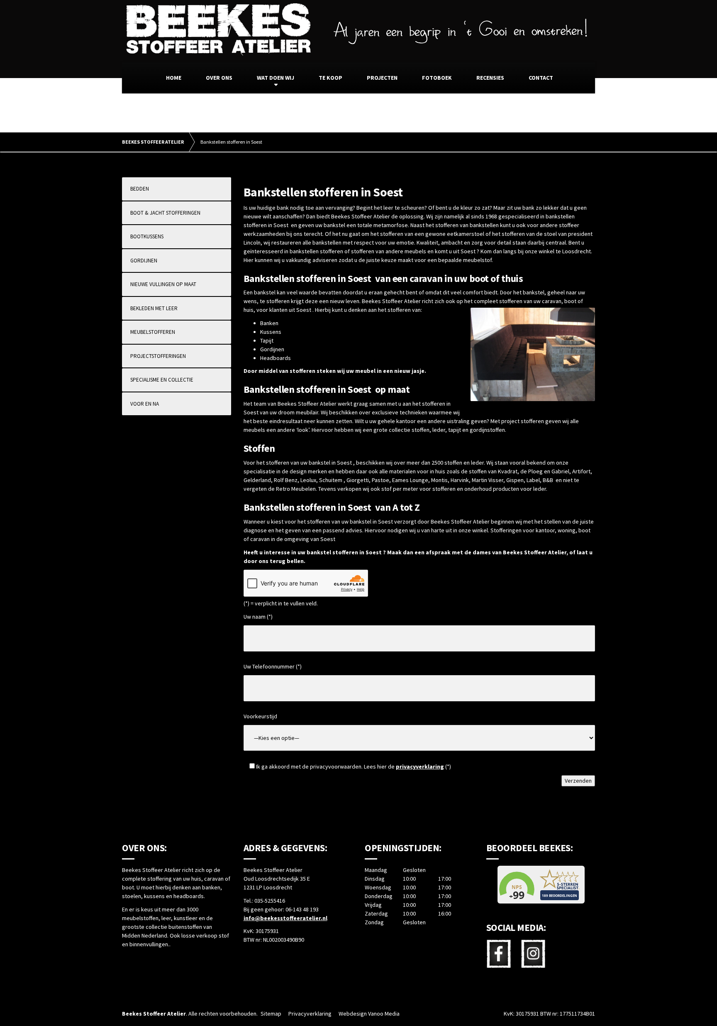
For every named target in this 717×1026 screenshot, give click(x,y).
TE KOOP (330, 77)
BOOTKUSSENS (146, 236)
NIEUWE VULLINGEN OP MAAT (163, 284)
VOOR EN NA (144, 403)
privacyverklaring (420, 766)
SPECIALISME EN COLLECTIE (161, 379)
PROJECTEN (382, 77)
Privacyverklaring (310, 1013)
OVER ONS (219, 77)
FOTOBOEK (437, 77)
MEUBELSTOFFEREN (152, 331)
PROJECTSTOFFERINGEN (158, 356)
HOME (173, 77)
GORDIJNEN (143, 260)
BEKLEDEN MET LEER (154, 308)
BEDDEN (139, 188)
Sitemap (271, 1013)
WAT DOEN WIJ (275, 77)
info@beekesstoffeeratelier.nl (285, 918)
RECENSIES (490, 77)
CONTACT (541, 77)
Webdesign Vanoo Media (369, 1013)
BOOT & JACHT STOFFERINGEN (165, 212)
